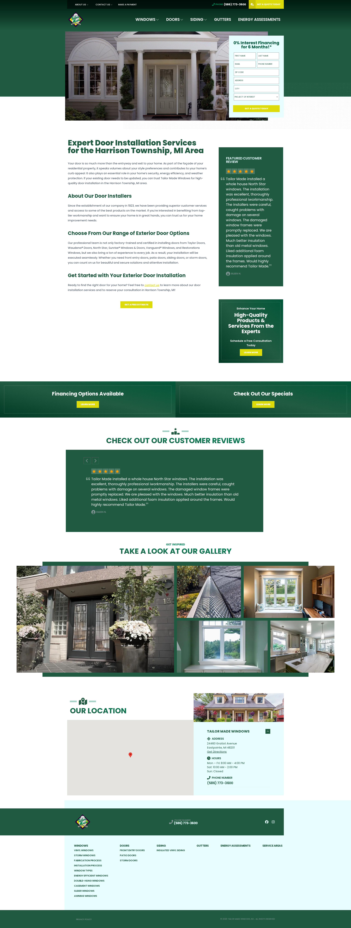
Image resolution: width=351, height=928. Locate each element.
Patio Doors (128, 855)
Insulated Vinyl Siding (171, 850)
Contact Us (103, 4)
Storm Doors (128, 860)
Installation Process (88, 865)
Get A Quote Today (268, 4)
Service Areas (272, 846)
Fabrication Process (87, 860)
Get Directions (217, 752)
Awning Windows (85, 896)
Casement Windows (87, 885)
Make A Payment (127, 4)
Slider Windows (84, 891)
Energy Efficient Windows (91, 875)
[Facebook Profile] (266, 822)
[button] (130, 755)
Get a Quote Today (256, 108)
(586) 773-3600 (220, 783)
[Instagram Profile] (273, 822)
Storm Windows (84, 855)
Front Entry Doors (132, 850)
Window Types (83, 870)
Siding (196, 19)
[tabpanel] (175, 619)
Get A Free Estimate (136, 304)
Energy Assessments (259, 19)
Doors (173, 19)
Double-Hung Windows (89, 880)
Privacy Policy (84, 919)
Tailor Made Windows (228, 731)
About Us (80, 4)
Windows (145, 19)
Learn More (251, 352)
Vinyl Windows (83, 850)
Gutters (222, 19)
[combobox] (256, 97)
